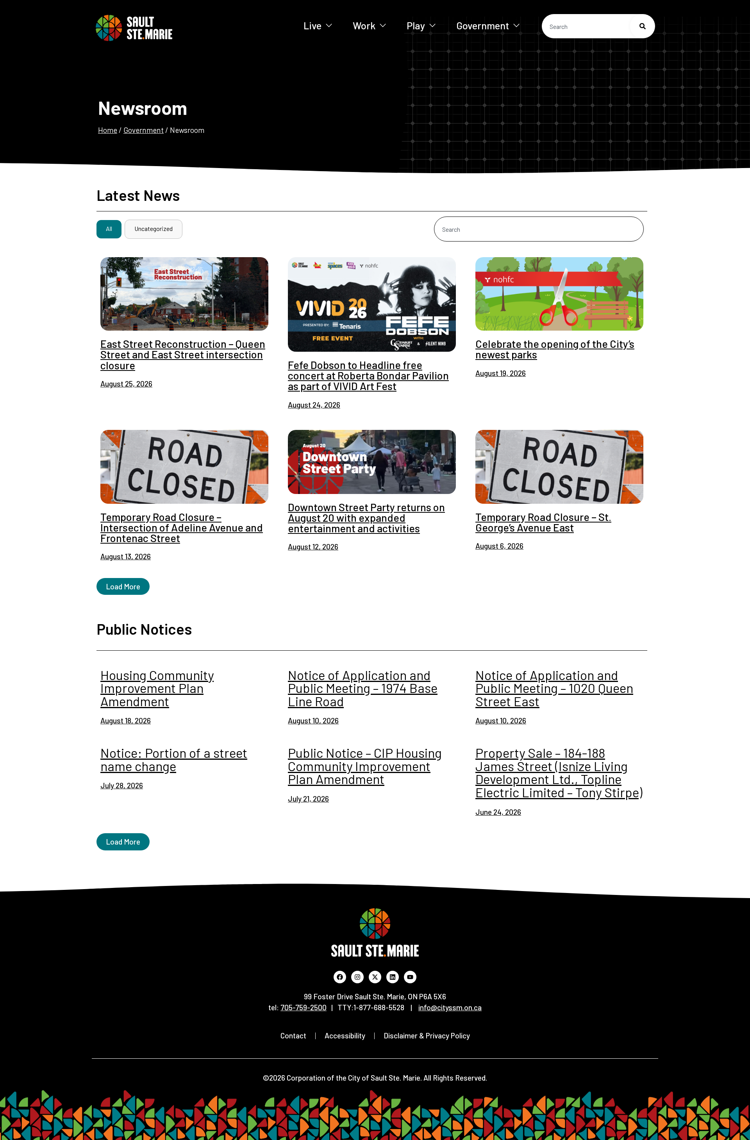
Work (364, 25)
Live (312, 25)
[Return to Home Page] (159, 28)
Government (482, 25)
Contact (293, 1035)
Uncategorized (153, 228)
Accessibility (345, 1035)
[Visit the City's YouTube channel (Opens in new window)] (410, 977)
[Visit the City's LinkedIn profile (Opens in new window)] (392, 977)
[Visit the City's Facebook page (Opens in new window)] (340, 977)
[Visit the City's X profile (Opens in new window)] (375, 977)
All (109, 228)
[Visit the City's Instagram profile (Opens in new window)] (357, 977)
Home (107, 129)
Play (416, 25)
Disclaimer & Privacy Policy (427, 1035)
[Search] (642, 26)
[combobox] (598, 26)
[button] (123, 586)
